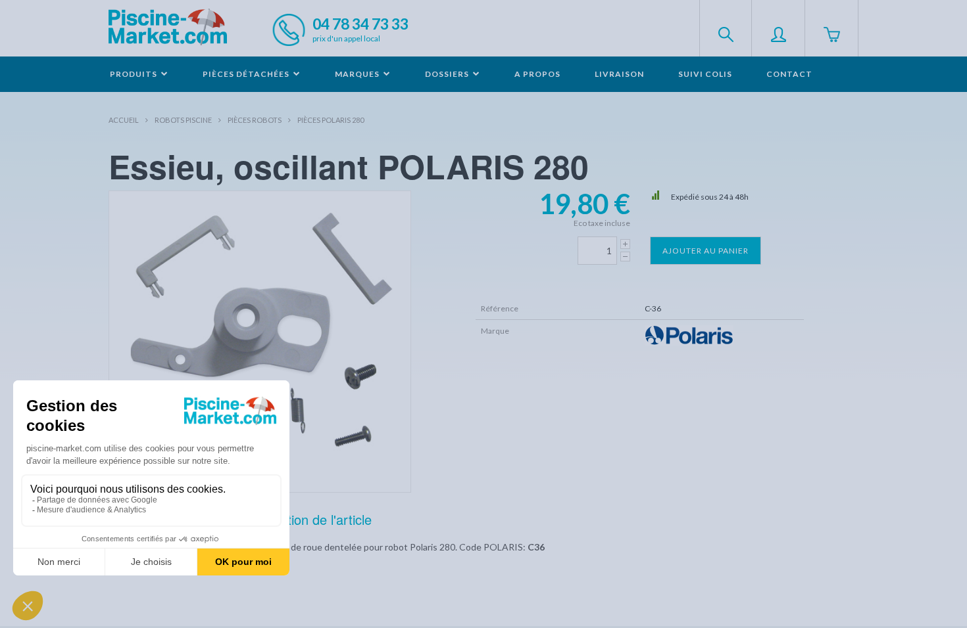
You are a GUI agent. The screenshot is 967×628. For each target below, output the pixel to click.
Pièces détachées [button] (247, 74)
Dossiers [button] (448, 74)
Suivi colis (705, 74)
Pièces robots (255, 120)
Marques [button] (358, 74)
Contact (789, 74)
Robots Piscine (183, 120)
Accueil (124, 120)
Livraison (619, 74)
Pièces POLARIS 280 (330, 120)
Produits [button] (134, 74)
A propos (537, 74)
